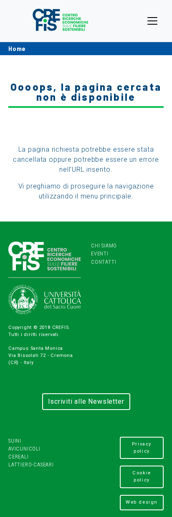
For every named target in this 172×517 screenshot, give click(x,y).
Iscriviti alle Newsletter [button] (86, 401)
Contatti (103, 262)
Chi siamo (104, 245)
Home (17, 48)
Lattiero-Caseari (31, 464)
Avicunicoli (24, 449)
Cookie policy (141, 476)
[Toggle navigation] (152, 21)
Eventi (100, 253)
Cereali (18, 456)
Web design (142, 502)
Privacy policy (142, 447)
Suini (14, 441)
